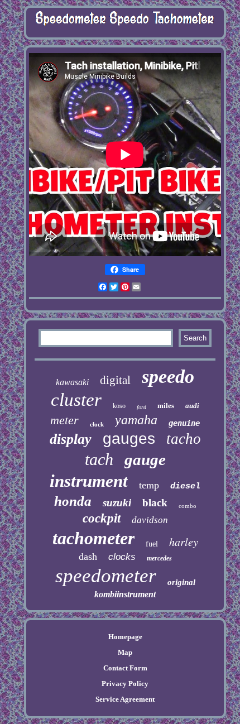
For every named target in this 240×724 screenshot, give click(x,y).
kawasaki (72, 382)
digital (115, 380)
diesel (185, 486)
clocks (122, 557)
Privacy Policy (125, 683)
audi (192, 405)
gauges (129, 438)
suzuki (117, 503)
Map (125, 652)
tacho (183, 438)
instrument (89, 481)
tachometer (93, 538)
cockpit (102, 518)
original (181, 582)
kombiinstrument (125, 594)
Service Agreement (125, 699)
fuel (152, 544)
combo (187, 505)
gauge (145, 459)
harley (183, 541)
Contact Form (125, 668)
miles (165, 405)
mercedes (159, 558)
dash (88, 556)
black (154, 503)
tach (99, 459)
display (71, 439)
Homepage (125, 636)
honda (73, 501)
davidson (150, 520)
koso (119, 406)
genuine (184, 423)
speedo (168, 376)
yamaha (136, 420)
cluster (76, 400)
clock (97, 424)
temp (149, 485)
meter (64, 420)
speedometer (105, 576)
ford (141, 407)
